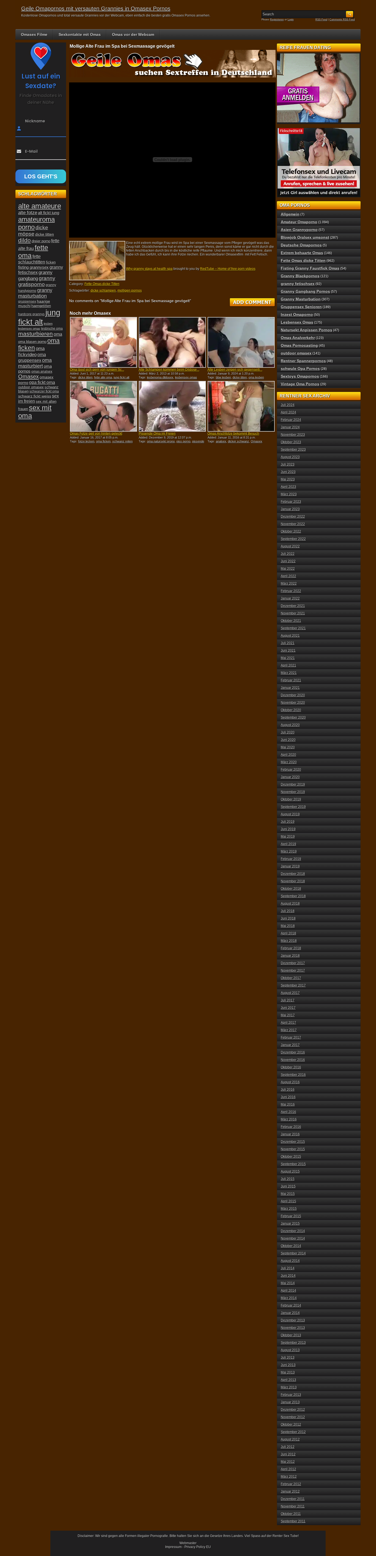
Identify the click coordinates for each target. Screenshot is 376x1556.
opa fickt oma (42, 382)
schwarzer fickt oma (44, 391)
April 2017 (288, 1023)
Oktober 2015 (291, 1157)
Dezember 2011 (293, 1499)
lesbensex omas (186, 377)
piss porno (183, 441)
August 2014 (290, 1261)
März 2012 (289, 1477)
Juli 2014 (288, 1268)
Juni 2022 (288, 561)
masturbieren (35, 333)
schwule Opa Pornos (300, 368)
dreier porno (41, 241)
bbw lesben (223, 377)
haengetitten (41, 306)
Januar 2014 (290, 1313)
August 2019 (290, 814)
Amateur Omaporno (299, 222)
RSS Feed (321, 19)
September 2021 (293, 628)
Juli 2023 (288, 464)
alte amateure (39, 206)
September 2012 (293, 1432)
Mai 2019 (288, 837)
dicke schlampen (103, 290)
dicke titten (85, 377)
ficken (51, 262)
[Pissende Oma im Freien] (172, 406)
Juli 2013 (288, 1357)
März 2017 (289, 1030)
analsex (221, 441)
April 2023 (288, 487)
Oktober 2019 (291, 799)
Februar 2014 (291, 1305)
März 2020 (289, 762)
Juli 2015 (288, 1179)
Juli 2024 (288, 405)
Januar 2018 (290, 956)
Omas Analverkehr (298, 337)
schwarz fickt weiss (34, 396)
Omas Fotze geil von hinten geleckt (96, 434)
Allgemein (290, 214)
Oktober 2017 (291, 978)
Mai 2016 (288, 1104)
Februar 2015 (291, 1216)
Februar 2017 (291, 1037)
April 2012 (288, 1469)
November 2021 (293, 613)
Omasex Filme (34, 34)
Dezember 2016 (293, 1052)
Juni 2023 (288, 472)
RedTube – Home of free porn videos (227, 269)
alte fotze (27, 212)
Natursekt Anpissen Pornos (306, 330)
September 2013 (293, 1343)
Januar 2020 (290, 777)
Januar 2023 (290, 509)
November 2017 (293, 970)
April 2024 (288, 412)
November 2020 (293, 703)
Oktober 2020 (291, 710)
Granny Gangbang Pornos (305, 291)
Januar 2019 (290, 866)
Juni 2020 (288, 740)
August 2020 (290, 725)
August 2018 (290, 903)
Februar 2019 (291, 859)
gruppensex (27, 301)
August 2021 (290, 636)
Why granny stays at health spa (149, 269)
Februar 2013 (291, 1395)
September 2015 (293, 1164)
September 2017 (293, 985)
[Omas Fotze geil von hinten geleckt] (103, 406)
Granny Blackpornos (300, 276)
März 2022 (289, 583)
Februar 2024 (291, 420)
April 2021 (288, 665)
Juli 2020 (288, 732)
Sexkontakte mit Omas (80, 34)
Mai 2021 (288, 658)
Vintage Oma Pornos (300, 384)
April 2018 (288, 933)
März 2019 (289, 851)
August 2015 (290, 1171)
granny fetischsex (298, 283)
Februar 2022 (291, 591)
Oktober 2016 (291, 1067)
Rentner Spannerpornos (303, 361)
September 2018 (293, 896)
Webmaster (188, 1543)
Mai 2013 (288, 1372)
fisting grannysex (33, 267)
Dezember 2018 (293, 874)
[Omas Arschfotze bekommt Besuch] (241, 406)
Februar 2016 (291, 1127)
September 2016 (293, 1075)
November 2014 (293, 1238)
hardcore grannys (31, 314)
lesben (48, 323)
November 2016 (293, 1060)
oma (58, 334)
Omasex (256, 441)
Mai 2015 (288, 1194)
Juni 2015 (288, 1186)
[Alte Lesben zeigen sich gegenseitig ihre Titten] (241, 342)
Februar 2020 (291, 770)
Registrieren (277, 19)
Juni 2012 (288, 1454)
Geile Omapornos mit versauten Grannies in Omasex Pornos (95, 9)
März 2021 (289, 673)
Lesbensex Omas (297, 322)
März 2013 (289, 1387)
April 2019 (288, 844)
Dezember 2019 (293, 784)
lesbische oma (52, 328)
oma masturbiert (35, 363)
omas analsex (41, 371)
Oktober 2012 (291, 1424)
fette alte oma (103, 377)
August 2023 (290, 457)
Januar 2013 (290, 1402)
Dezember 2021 (293, 606)
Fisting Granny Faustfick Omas (310, 268)
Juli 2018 (288, 911)
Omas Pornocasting (299, 345)
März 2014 (289, 1298)
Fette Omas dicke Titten (102, 284)
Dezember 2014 (293, 1231)
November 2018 (293, 881)
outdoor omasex (31, 387)
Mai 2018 (288, 926)
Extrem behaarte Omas (302, 253)
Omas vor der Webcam (133, 34)
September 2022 (293, 539)
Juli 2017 (288, 1000)
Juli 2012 (288, 1447)
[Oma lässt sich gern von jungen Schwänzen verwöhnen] (103, 342)
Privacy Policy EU (197, 1547)
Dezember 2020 (293, 695)
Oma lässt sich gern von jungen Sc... (97, 370)
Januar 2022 (290, 598)
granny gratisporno (36, 281)
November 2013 (293, 1328)
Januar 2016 (290, 1134)
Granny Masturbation (301, 299)
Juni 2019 (288, 829)
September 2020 (293, 717)
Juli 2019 (288, 822)
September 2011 (293, 1521)
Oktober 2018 (291, 889)
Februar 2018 (291, 948)
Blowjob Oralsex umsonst (305, 237)
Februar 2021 (291, 680)
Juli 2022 (288, 554)
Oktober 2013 (291, 1335)
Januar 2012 (290, 1491)
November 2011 (293, 1506)
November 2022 (293, 524)
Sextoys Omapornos (300, 376)
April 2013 (288, 1380)
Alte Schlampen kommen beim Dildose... (169, 370)
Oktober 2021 (291, 621)
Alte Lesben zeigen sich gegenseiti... (235, 370)
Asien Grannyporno (299, 229)
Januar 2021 (290, 688)
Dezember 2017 (293, 963)
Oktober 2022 (291, 531)
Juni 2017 (288, 1008)
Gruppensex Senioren (301, 307)
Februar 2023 (291, 502)
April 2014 (288, 1290)
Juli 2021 (288, 643)
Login (291, 19)
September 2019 (293, 807)
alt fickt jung (48, 212)
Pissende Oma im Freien (157, 434)
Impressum (173, 1547)
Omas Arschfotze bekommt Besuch (233, 434)
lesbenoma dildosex (160, 377)
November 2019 (293, 792)
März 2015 (289, 1209)
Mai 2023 (288, 479)
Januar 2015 (290, 1224)
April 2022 (288, 576)
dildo (24, 240)
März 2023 (289, 494)
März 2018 (289, 941)
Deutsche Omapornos (301, 245)
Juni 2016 (288, 1097)
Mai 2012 (288, 1462)
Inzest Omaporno (297, 314)
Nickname (35, 121)
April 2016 (288, 1112)
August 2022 (290, 546)
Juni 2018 (288, 918)
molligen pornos (130, 290)
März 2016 (289, 1119)
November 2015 (293, 1149)
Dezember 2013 (293, 1320)
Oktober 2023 (291, 442)
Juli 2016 (288, 1090)
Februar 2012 (291, 1484)
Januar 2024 (290, 427)
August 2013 (290, 1350)
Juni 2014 (288, 1276)
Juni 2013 (288, 1365)
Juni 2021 (288, 650)
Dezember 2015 (293, 1142)
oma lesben (256, 377)
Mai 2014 (288, 1283)
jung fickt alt (121, 377)
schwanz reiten (122, 441)
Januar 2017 (290, 1045)
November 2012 (293, 1417)
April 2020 (288, 755)
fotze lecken (86, 441)
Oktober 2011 (291, 1514)
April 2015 (288, 1201)
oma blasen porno (32, 342)
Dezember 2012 (293, 1410)
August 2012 (290, 1439)
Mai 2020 (288, 747)
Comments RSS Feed (342, 19)
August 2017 (290, 993)
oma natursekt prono (161, 441)
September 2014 (293, 1253)
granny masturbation (35, 293)
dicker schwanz (238, 441)
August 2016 (290, 1082)
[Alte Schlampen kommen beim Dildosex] (172, 342)
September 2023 (293, 450)
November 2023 (293, 435)
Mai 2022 (288, 569)
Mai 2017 (288, 1015)
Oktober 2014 (291, 1246)
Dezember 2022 (293, 516)
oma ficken (103, 441)
